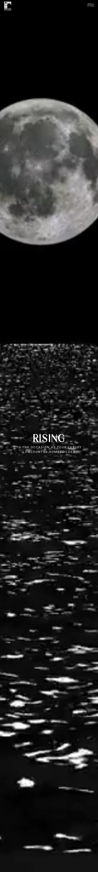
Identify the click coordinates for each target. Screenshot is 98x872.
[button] (90, 4)
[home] (7, 6)
